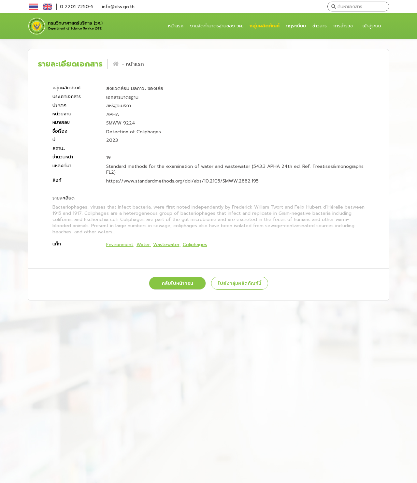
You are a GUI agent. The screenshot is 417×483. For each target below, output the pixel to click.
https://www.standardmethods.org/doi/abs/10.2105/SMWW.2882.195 (182, 181)
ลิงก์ (56, 180)
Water (143, 244)
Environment (119, 244)
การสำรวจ (343, 25)
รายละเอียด (63, 198)
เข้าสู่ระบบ (372, 25)
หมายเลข (61, 123)
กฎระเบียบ (296, 25)
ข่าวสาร (319, 25)
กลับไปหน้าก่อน (177, 283)
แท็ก (56, 244)
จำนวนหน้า (62, 157)
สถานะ (58, 148)
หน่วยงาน (61, 114)
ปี (53, 140)
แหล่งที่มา (61, 166)
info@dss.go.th (118, 6)
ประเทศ (59, 105)
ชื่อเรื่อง (59, 131)
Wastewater (166, 244)
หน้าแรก (176, 25)
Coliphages (195, 244)
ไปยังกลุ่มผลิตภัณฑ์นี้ (239, 283)
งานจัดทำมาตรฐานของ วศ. (216, 25)
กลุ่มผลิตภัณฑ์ (265, 25)
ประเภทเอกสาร (66, 97)
